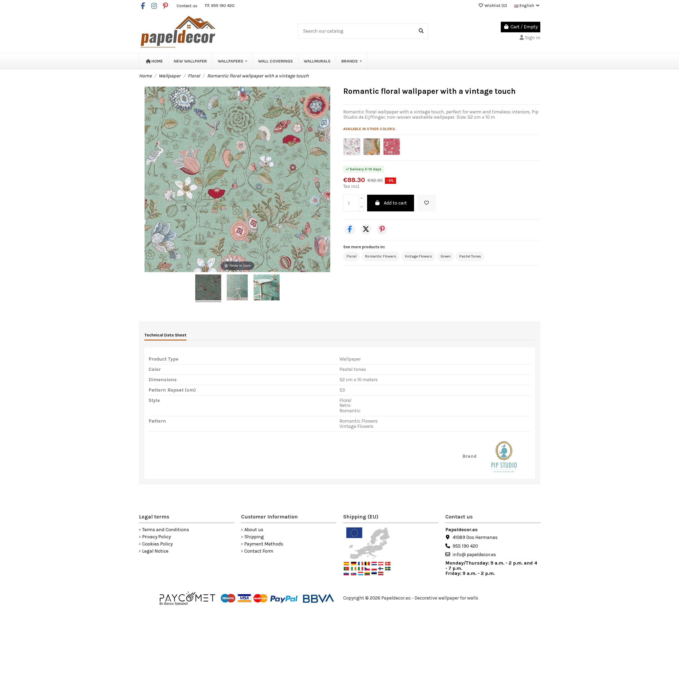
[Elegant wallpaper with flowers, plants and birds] (351, 146)
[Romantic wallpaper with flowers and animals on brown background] (371, 146)
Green (446, 256)
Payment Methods (263, 544)
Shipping (254, 537)
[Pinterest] (382, 229)
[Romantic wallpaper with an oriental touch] (391, 146)
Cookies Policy (157, 544)
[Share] (350, 229)
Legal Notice (155, 551)
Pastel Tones (470, 256)
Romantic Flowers (380, 256)
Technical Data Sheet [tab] (165, 335)
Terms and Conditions (165, 529)
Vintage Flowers (418, 256)
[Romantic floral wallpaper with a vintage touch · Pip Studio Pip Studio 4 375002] (208, 288)
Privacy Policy (156, 537)
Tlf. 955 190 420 (219, 5)
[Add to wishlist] (426, 203)
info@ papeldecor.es (474, 554)
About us (253, 529)
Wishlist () (496, 5)
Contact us (187, 5)
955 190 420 (465, 546)
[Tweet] (366, 229)
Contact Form (258, 551)
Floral (351, 256)
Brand (469, 456)
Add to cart (395, 203)
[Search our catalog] (421, 31)
